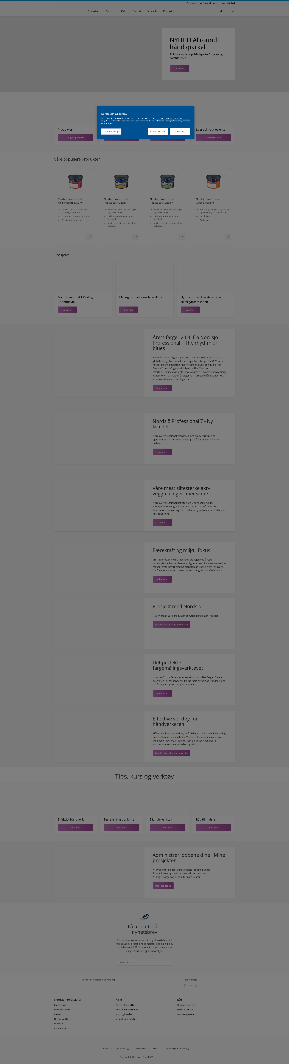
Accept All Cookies (158, 131)
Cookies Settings (111, 131)
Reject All (180, 131)
